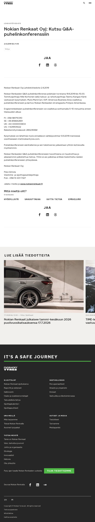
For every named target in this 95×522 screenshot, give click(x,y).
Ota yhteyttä (9, 463)
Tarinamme (54, 424)
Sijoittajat (10, 380)
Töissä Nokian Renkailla (14, 424)
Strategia (8, 451)
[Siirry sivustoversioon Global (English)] (5, 499)
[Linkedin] (47, 65)
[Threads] (55, 65)
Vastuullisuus (56, 380)
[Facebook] (39, 65)
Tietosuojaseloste (10, 510)
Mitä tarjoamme (11, 419)
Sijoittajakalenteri (11, 404)
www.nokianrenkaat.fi (31, 184)
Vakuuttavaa (33, 199)
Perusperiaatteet (56, 384)
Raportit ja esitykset (13, 388)
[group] (44, 293)
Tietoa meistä (11, 435)
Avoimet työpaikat (12, 427)
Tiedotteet (54, 419)
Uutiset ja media (58, 416)
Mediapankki (54, 427)
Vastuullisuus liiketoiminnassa (62, 396)
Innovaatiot (9, 455)
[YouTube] (45, 484)
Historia (7, 459)
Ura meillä (9, 416)
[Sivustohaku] (84, 3)
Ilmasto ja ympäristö (58, 388)
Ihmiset (52, 392)
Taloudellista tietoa (12, 400)
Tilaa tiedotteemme (59, 471)
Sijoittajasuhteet (11, 408)
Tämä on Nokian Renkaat (15, 439)
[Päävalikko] (90, 3)
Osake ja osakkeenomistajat (16, 396)
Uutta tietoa (54, 199)
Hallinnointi (8, 392)
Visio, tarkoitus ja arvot (14, 443)
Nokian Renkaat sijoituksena (16, 384)
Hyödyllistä (11, 199)
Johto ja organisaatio (13, 447)
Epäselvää (74, 199)
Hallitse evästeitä (10, 517)
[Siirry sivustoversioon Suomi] (12, 499)
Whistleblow (8, 513)
